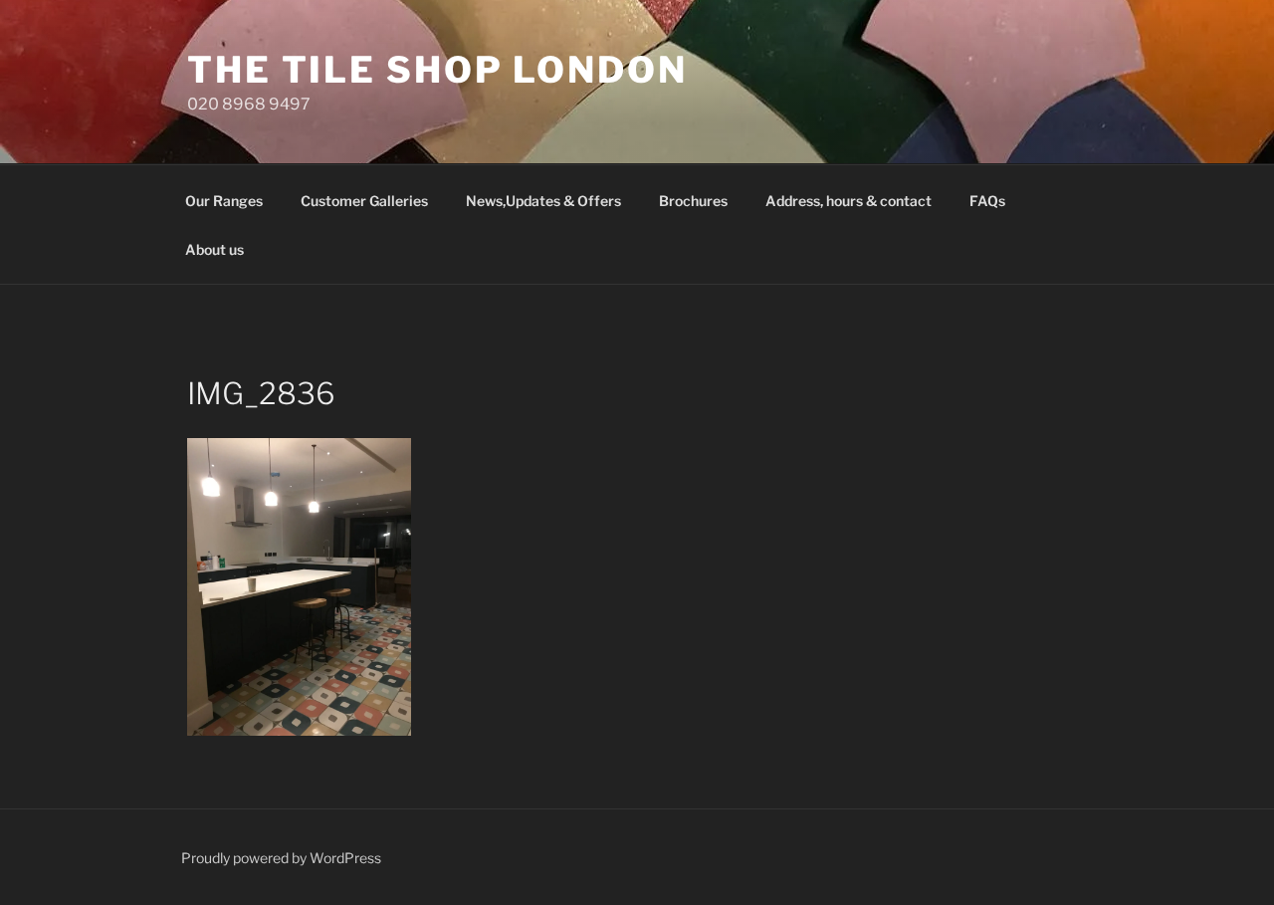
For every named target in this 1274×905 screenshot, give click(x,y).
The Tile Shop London (437, 70)
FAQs (987, 200)
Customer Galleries (364, 200)
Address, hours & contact (848, 200)
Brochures (693, 200)
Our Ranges (224, 200)
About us (214, 249)
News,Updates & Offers (543, 200)
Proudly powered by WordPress (281, 857)
